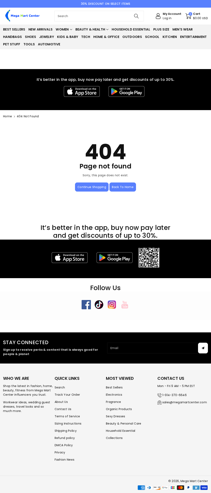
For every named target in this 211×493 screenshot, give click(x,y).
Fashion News (65, 460)
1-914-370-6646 (174, 395)
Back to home (123, 187)
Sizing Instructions (68, 423)
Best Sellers (114, 387)
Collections (114, 438)
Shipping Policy (66, 431)
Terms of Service (67, 416)
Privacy (60, 452)
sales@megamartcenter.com (184, 402)
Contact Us (63, 409)
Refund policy (65, 438)
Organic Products (119, 409)
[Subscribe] (203, 348)
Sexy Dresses (115, 416)
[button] (196, 16)
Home (7, 116)
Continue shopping (91, 187)
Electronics (114, 395)
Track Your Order (67, 395)
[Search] (136, 16)
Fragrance (113, 402)
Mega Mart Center (194, 481)
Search (60, 387)
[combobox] (99, 16)
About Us (61, 402)
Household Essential (120, 431)
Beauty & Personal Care (123, 423)
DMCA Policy (64, 445)
